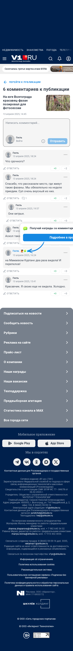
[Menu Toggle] (4, 58)
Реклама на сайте (17, 342)
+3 (55, 271)
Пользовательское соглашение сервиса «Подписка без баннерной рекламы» (36, 576)
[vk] (27, 462)
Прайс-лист (13, 352)
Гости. (16, 251)
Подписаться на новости (23, 313)
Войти (19, 141)
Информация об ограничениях (36, 559)
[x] (56, 462)
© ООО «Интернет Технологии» (36, 626)
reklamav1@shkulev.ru (36, 543)
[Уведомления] (59, 58)
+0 (55, 168)
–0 (65, 220)
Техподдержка (15, 391)
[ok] (36, 462)
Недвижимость (13, 50)
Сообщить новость (18, 323)
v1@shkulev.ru (53, 507)
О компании (13, 362)
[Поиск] (50, 58)
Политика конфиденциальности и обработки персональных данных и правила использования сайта (36, 584)
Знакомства (35, 50)
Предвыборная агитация (23, 401)
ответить (13, 168)
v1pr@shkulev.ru (57, 554)
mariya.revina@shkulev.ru (25, 534)
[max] (46, 462)
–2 (65, 168)
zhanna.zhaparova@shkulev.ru (24, 528)
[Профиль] (68, 58)
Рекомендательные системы (36, 569)
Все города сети (16, 420)
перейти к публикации (25, 82)
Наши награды (15, 371)
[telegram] (17, 462)
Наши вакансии (15, 381)
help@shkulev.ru (44, 515)
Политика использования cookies (36, 564)
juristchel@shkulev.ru (41, 513)
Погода (51, 50)
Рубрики (10, 333)
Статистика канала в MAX (23, 410)
